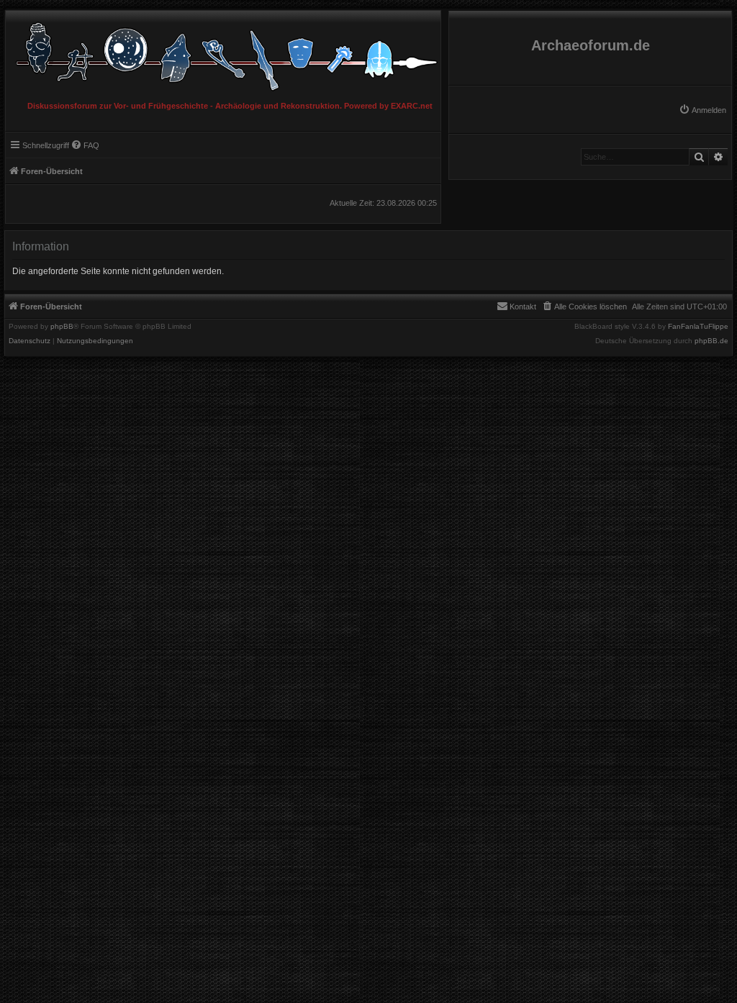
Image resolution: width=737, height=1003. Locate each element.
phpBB (61, 326)
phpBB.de (711, 341)
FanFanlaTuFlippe (698, 326)
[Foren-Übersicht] (223, 53)
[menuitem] (702, 110)
